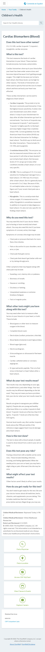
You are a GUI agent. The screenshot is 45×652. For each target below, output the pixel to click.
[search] (20, 23)
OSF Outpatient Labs (12, 621)
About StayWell (15, 644)
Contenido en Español (35, 4)
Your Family (13, 10)
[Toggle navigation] (4, 3)
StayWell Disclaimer (28, 644)
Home (4, 10)
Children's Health (25, 10)
